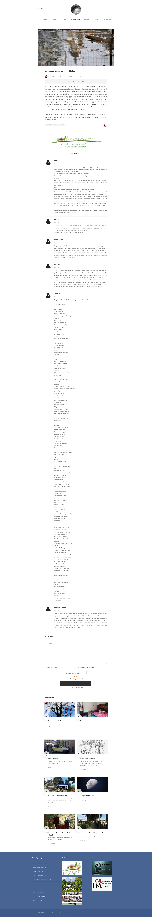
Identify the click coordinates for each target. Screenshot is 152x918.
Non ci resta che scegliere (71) (39, 900)
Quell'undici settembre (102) (39, 867)
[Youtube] (39, 8)
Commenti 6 (78, 77)
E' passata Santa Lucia (56, 721)
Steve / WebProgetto (62, 912)
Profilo (97, 19)
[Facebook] (32, 8)
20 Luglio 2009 (83, 800)
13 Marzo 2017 (83, 732)
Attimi (55, 19)
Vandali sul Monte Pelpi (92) (39, 875)
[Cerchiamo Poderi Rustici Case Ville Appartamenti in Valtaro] (76, 141)
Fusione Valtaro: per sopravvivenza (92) (42, 879)
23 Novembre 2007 (66, 77)
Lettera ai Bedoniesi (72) (38, 892)
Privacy (76, 676)
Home (45, 19)
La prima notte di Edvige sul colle (92, 833)
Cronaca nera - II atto (88, 721)
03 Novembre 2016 (84, 844)
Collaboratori (107, 19)
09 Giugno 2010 (51, 767)
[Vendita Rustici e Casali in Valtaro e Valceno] (72, 869)
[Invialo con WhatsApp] (78, 81)
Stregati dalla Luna (87, 796)
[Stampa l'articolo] (105, 125)
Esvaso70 (87, 19)
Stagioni (61, 124)
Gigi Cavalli (53, 77)
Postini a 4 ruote (53, 758)
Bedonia (55, 124)
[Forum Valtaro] (42, 8)
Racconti (48, 124)
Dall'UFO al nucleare (87, 758)
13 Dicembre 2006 (51, 730)
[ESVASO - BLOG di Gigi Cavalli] (76, 20)
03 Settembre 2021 (52, 806)
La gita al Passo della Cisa (57, 796)
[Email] (45, 8)
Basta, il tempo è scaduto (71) (39, 896)
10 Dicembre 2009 (51, 843)
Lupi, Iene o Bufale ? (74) (38, 888)
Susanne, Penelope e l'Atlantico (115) (41, 863)
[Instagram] (35, 8)
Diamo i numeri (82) (38, 883)
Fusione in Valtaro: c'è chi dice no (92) (41, 871)
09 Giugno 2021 (83, 769)
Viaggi (65, 19)
